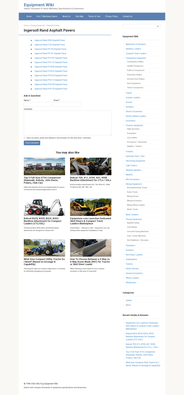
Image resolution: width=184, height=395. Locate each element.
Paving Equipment (134, 219)
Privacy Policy (111, 16)
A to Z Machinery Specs (47, 16)
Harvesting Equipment (135, 161)
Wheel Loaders (132, 278)
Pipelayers (130, 245)
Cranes (129, 93)
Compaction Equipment (136, 58)
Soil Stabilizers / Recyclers (138, 240)
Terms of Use (94, 16)
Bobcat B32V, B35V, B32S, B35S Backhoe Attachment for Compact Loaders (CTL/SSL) (42, 221)
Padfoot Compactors (135, 70)
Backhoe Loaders (133, 49)
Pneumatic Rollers (134, 75)
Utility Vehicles (132, 268)
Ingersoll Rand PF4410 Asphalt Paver (51, 71)
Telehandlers (131, 259)
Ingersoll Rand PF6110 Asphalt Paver (51, 80)
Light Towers (131, 165)
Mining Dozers (133, 196)
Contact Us (127, 16)
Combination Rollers (135, 62)
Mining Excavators (134, 201)
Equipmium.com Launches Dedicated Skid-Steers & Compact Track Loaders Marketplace (90, 221)
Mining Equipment (133, 184)
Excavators (130, 121)
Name (27, 100)
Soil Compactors (134, 83)
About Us (66, 16)
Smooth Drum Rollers (136, 79)
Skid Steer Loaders (134, 255)
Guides (129, 300)
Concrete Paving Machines (138, 231)
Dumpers (130, 107)
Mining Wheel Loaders (136, 205)
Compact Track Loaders (136, 53)
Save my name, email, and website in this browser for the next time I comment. (59, 138)
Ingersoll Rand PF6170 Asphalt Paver (51, 89)
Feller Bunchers (133, 129)
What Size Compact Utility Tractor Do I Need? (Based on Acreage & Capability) (44, 262)
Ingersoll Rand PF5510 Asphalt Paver (51, 75)
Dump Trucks (132, 192)
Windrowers (131, 282)
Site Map (79, 16)
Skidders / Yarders (134, 146)
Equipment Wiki (39, 4)
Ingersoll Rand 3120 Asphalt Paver (50, 44)
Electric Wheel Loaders (136, 116)
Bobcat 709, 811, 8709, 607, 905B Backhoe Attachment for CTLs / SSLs (90, 179)
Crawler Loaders (133, 97)
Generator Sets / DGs (135, 156)
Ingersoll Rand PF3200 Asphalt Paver (51, 67)
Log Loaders (132, 138)
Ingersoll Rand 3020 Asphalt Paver (50, 40)
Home (29, 16)
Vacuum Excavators (134, 273)
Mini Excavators (133, 179)
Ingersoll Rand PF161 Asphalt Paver (50, 53)
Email (57, 100)
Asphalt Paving (133, 223)
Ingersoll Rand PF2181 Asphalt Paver (51, 58)
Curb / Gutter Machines (136, 236)
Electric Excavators (134, 111)
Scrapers (130, 250)
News (128, 305)
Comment (28, 109)
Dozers (129, 102)
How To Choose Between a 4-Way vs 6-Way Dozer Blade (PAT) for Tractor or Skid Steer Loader (90, 262)
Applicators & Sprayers (136, 44)
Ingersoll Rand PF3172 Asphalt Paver (51, 62)
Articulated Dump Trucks (137, 188)
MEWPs (129, 175)
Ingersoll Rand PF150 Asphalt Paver (50, 49)
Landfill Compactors (135, 66)
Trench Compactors (135, 88)
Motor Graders (132, 214)
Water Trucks (132, 209)
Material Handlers (133, 170)
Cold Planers (132, 227)
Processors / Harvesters (137, 142)
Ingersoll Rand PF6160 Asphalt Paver (51, 84)
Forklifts (129, 151)
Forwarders (131, 133)
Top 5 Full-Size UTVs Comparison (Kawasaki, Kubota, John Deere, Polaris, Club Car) (42, 180)
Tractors (129, 264)
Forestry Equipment (134, 125)
